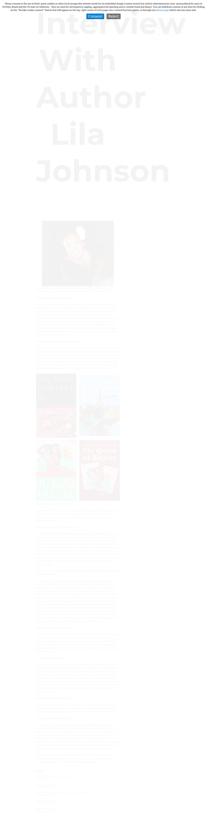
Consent (95, 16)
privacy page (162, 10)
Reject (113, 16)
